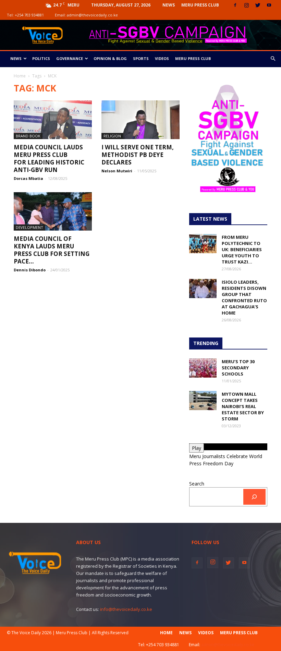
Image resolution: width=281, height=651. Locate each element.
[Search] (254, 497)
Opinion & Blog (110, 58)
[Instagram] (246, 5)
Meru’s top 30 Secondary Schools (238, 367)
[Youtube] (269, 5)
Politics (41, 58)
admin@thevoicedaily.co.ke (92, 14)
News (168, 5)
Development (29, 227)
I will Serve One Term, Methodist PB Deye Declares (137, 154)
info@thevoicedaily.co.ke (126, 609)
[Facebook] (235, 5)
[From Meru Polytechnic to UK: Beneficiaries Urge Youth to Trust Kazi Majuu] (203, 243)
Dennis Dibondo (30, 269)
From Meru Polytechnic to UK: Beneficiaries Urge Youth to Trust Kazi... (242, 249)
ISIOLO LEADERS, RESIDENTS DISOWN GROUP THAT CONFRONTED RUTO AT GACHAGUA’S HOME (244, 297)
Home (20, 76)
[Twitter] (258, 5)
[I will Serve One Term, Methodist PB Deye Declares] (140, 119)
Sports (141, 58)
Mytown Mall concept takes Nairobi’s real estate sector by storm (243, 406)
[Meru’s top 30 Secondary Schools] (203, 368)
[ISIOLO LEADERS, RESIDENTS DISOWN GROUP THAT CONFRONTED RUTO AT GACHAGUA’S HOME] (203, 288)
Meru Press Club (200, 5)
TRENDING (205, 343)
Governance (69, 58)
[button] (273, 59)
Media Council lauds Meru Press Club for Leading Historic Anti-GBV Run (49, 158)
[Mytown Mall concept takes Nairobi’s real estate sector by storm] (203, 400)
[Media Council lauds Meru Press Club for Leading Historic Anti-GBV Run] (53, 119)
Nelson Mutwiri (116, 170)
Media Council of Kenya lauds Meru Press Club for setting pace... (51, 250)
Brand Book (28, 135)
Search (196, 483)
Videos (162, 58)
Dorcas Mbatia (28, 178)
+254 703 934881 (29, 14)
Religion (112, 135)
